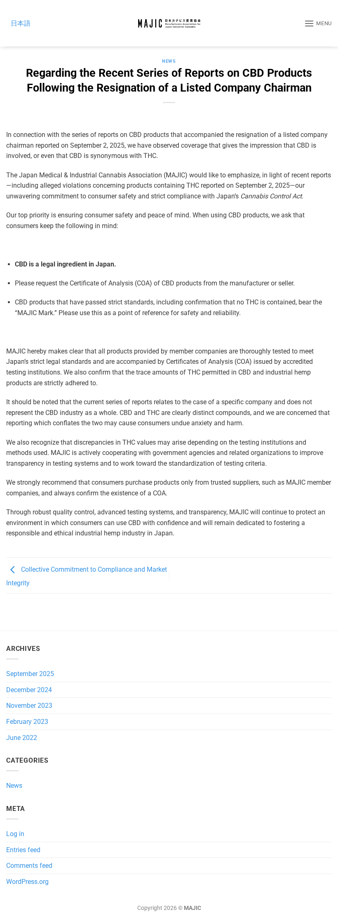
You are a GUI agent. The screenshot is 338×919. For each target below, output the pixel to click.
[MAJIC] (169, 23)
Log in (15, 834)
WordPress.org (27, 882)
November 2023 (29, 705)
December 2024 (29, 690)
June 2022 (21, 738)
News (169, 61)
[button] (318, 23)
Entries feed (23, 850)
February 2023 (27, 722)
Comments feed (29, 866)
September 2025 (30, 674)
